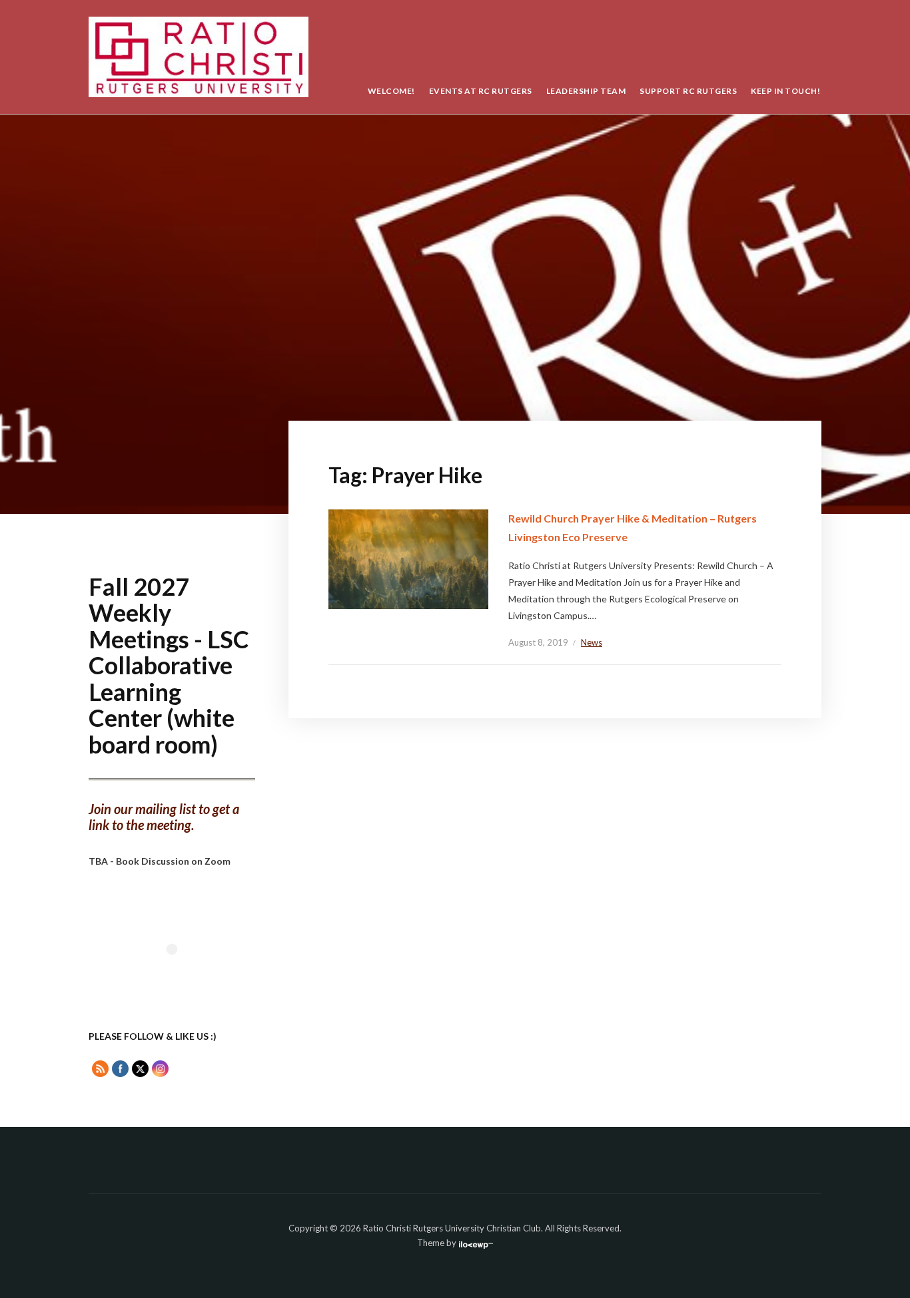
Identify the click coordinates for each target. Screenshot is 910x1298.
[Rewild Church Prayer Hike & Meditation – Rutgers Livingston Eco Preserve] (408, 558)
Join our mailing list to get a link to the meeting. (164, 817)
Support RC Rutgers (688, 91)
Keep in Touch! (785, 91)
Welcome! (391, 91)
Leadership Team (586, 91)
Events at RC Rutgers (480, 91)
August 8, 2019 (538, 642)
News (591, 642)
